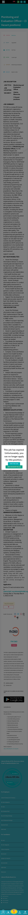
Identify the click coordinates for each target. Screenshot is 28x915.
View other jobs (14, 463)
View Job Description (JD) (14, 466)
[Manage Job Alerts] (3, 912)
